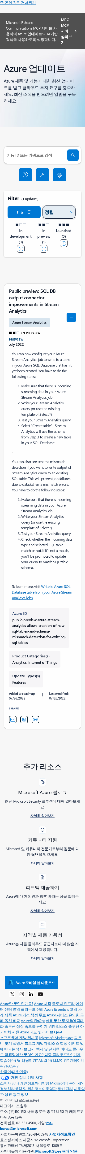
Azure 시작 (42, 1003)
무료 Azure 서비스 (53, 1014)
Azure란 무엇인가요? (16, 1003)
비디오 (66, 1048)
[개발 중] (21, 249)
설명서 (18, 1043)
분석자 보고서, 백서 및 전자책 (36, 1048)
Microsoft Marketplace (56, 1037)
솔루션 (10, 1026)
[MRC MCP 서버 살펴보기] (59, 174)
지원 (15, 1031)
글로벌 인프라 (63, 1003)
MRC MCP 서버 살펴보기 (66, 31)
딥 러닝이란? (27, 1060)
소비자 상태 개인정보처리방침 (24, 1082)
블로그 (30, 1043)
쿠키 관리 (65, 1088)
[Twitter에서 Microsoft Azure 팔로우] (12, 994)
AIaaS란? (45, 1060)
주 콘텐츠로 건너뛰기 (18, 2)
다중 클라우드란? (58, 1054)
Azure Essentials (56, 1009)
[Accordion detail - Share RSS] (24, 719)
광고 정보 (20, 1094)
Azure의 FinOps (33, 1020)
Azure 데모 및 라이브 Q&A (41, 1031)
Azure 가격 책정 (25, 1014)
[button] (25, 174)
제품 (8, 1014)
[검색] (73, 155)
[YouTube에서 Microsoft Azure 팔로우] (40, 994)
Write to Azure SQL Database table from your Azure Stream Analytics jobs (42, 592)
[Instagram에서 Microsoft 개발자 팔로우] (22, 994)
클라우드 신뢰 (32, 1009)
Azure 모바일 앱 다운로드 (35, 982)
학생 (63, 1043)
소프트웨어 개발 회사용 (19, 1037)
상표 (8, 1094)
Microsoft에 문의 (63, 1082)
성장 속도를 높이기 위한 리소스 (41, 1026)
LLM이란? (61, 1060)
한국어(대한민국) (14, 1071)
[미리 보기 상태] (43, 249)
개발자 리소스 (47, 1043)
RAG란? (12, 1065)
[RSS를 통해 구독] (42, 174)
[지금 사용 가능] (64, 243)
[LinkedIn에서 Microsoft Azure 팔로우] (31, 994)
